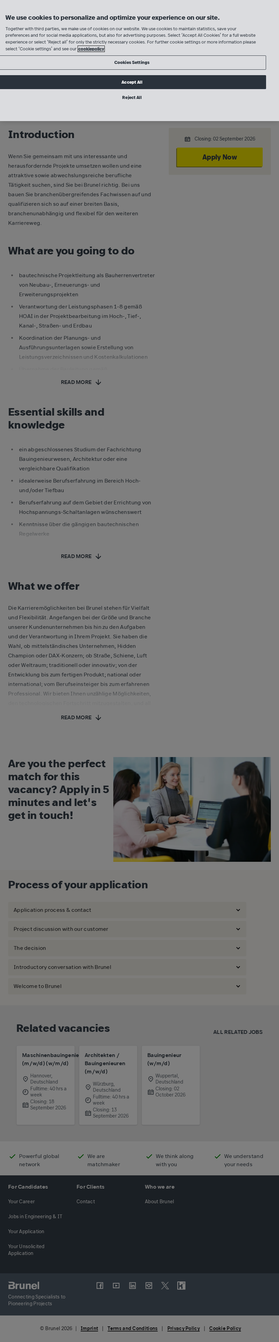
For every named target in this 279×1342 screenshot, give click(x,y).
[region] (139, 60)
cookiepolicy (91, 48)
